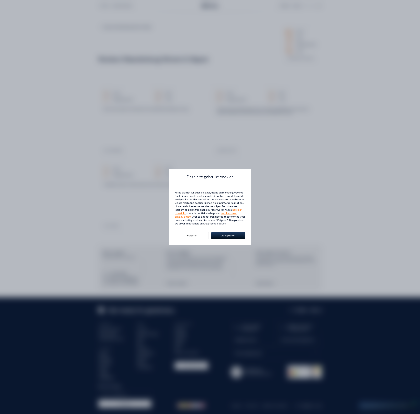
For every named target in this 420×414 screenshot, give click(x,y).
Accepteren (228, 235)
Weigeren (191, 235)
